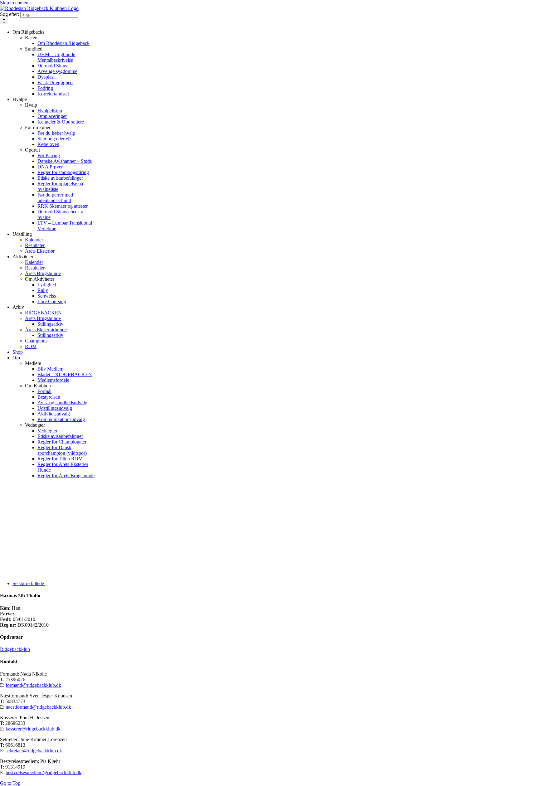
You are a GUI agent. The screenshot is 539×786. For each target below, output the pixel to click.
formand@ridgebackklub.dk (33, 685)
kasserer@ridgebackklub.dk (33, 728)
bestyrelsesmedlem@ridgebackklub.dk (43, 772)
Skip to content (15, 2)
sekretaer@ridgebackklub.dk (34, 750)
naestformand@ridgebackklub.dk (38, 707)
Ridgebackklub (15, 649)
